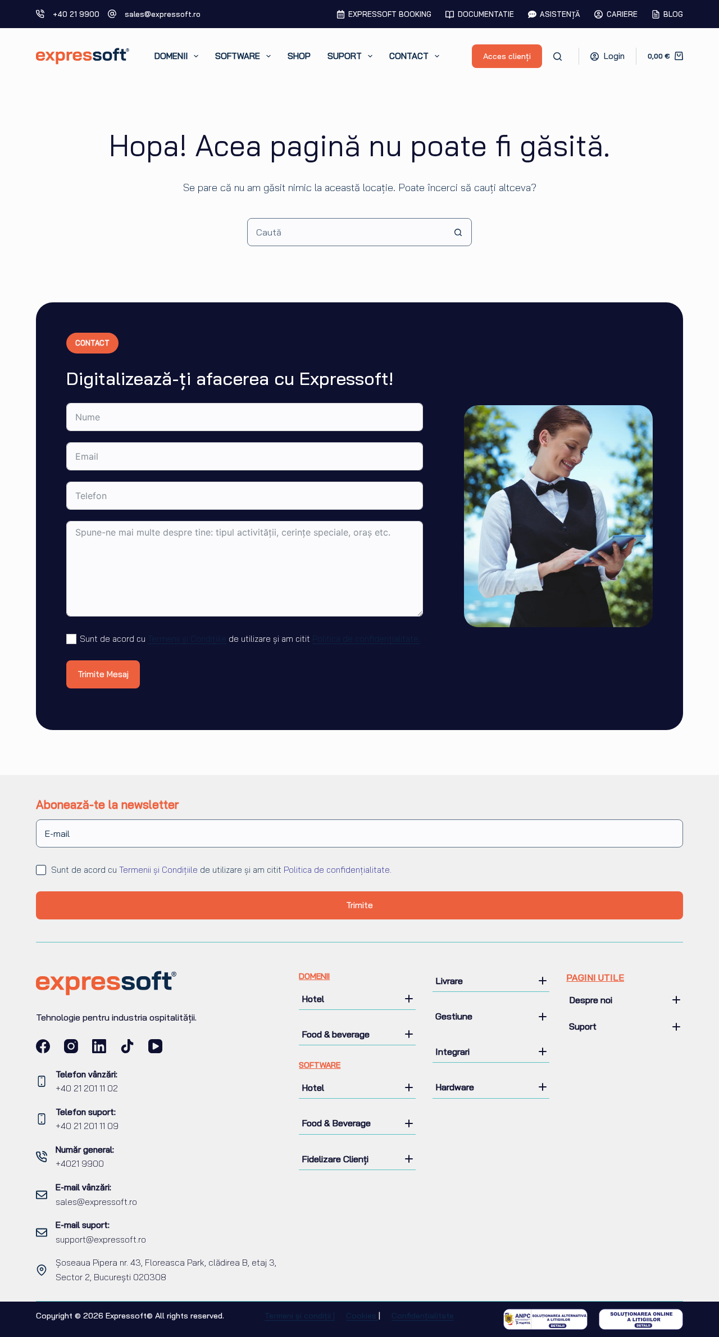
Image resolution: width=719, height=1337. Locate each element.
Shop (299, 56)
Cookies (362, 1316)
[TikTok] (127, 1046)
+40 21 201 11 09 (87, 1126)
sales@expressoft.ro (163, 14)
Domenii (171, 56)
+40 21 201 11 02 (87, 1088)
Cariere (622, 14)
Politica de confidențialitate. (366, 638)
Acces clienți (507, 56)
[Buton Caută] (457, 232)
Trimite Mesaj (103, 674)
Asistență (560, 14)
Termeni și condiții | (300, 1316)
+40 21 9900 (76, 14)
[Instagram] (71, 1046)
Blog (673, 14)
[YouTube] (155, 1046)
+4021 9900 (80, 1163)
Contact (409, 56)
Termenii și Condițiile (187, 638)
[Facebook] (43, 1046)
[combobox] (346, 232)
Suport (344, 56)
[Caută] (557, 56)
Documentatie (486, 14)
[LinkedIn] (99, 1046)
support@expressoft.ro (101, 1239)
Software (237, 56)
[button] (357, 999)
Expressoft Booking (389, 14)
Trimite (359, 905)
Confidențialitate (423, 1316)
